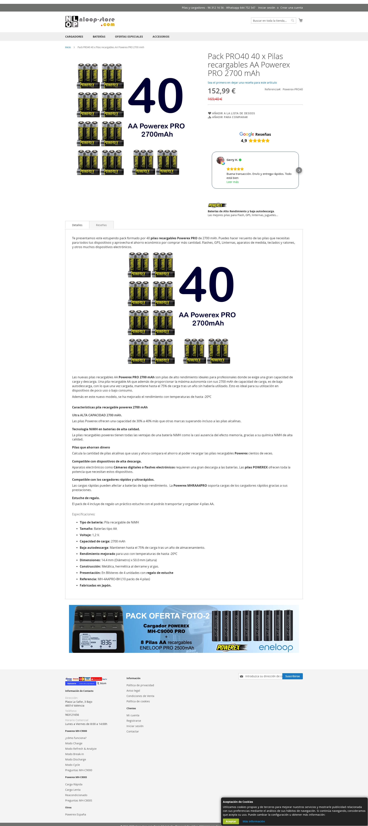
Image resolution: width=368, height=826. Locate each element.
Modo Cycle (72, 765)
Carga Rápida (73, 784)
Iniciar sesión (266, 7)
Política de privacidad (140, 685)
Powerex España (75, 814)
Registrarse (134, 720)
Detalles (77, 225)
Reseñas (101, 225)
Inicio (68, 47)
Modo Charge (73, 743)
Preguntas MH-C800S (78, 800)
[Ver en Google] (220, 160)
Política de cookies (138, 701)
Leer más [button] (233, 182)
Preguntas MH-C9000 (78, 770)
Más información (254, 821)
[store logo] (90, 21)
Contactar (133, 731)
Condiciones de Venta (140, 696)
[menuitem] (74, 36)
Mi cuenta (133, 715)
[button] (212, 170)
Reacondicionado (76, 795)
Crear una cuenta (291, 7)
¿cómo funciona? (75, 738)
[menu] (184, 36)
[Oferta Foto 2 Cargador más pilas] (184, 652)
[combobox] (273, 20)
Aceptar (231, 821)
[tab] (77, 225)
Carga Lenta (72, 789)
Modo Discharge (75, 759)
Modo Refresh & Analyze (81, 748)
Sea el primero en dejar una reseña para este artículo (242, 82)
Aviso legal (133, 690)
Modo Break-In (74, 754)
